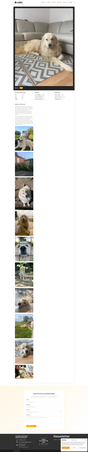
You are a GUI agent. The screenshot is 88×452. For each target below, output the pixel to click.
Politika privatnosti (71, 450)
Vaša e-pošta (28, 404)
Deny (74, 447)
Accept (66, 447)
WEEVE (19, 450)
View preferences (82, 447)
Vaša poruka (28, 414)
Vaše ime (27, 399)
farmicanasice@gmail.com (25, 442)
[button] (85, 439)
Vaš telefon (28, 409)
